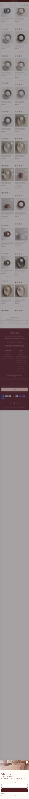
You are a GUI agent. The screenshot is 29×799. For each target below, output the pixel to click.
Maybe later (3, 793)
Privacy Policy (15, 796)
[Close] (27, 762)
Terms (20, 796)
